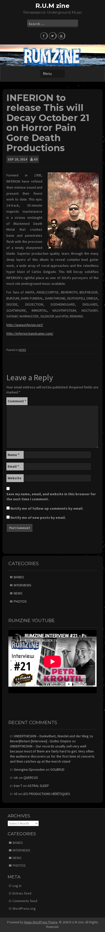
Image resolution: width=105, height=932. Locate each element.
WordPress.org (24, 908)
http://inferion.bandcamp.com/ (29, 333)
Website (14, 478)
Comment (17, 401)
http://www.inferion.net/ (24, 325)
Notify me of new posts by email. (38, 517)
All (36, 159)
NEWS (22, 350)
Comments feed (24, 901)
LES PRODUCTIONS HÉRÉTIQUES (46, 793)
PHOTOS (20, 601)
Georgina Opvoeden (29, 769)
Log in (16, 885)
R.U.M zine (52, 5)
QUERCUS (30, 777)
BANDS (19, 577)
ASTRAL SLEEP (38, 785)
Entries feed (21, 893)
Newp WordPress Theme (40, 922)
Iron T (18, 785)
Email (13, 466)
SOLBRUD (57, 769)
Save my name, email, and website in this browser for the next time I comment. (51, 496)
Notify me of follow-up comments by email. (46, 508)
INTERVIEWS (22, 585)
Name (13, 454)
